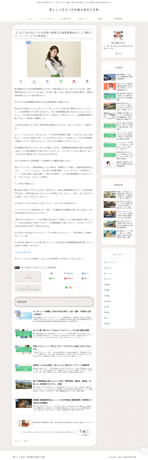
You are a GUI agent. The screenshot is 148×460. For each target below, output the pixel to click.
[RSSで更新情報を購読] (70, 287)
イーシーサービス (42, 267)
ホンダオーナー (118, 43)
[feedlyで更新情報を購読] (66, 287)
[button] (87, 82)
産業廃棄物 (53, 267)
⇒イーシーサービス (22, 252)
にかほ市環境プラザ (28, 267)
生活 (18, 267)
